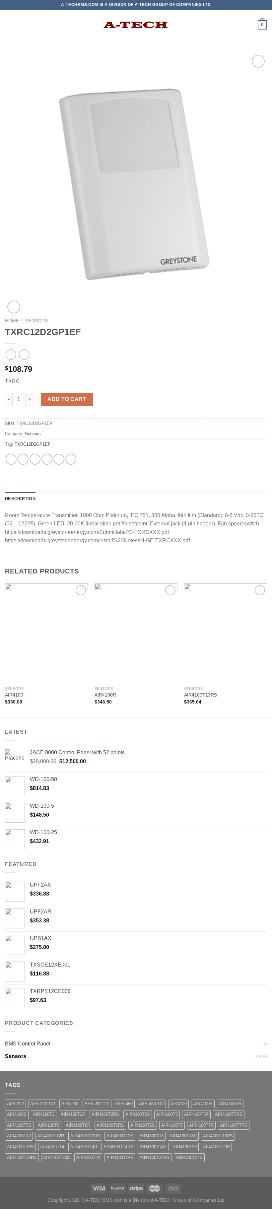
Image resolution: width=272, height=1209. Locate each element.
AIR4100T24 (88, 1157)
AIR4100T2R (73, 1114)
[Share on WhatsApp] (11, 459)
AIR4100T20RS (22, 1157)
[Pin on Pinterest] (58, 459)
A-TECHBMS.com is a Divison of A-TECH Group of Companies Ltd (155, 1200)
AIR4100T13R (183, 1135)
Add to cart (66, 399)
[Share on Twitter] (35, 459)
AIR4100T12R (50, 1135)
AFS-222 (15, 1103)
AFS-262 (69, 1103)
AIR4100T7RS (233, 1125)
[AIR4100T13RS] (225, 633)
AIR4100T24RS (155, 1157)
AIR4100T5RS (228, 1114)
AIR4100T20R (216, 1146)
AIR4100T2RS (105, 1114)
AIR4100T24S (189, 1157)
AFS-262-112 (97, 1103)
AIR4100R (105, 695)
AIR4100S (17, 1114)
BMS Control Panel (27, 1043)
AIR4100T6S (142, 1125)
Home (12, 320)
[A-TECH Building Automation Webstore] (136, 24)
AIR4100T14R (83, 1146)
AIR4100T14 (52, 1146)
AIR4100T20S (56, 1157)
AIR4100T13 (152, 1135)
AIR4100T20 (185, 1146)
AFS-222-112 (42, 1103)
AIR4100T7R (201, 1125)
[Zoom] (13, 307)
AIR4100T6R (78, 1125)
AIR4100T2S (137, 1114)
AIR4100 (14, 695)
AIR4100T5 (167, 1114)
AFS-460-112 (151, 1103)
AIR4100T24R (119, 1157)
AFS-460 (124, 1103)
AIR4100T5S (19, 1125)
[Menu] (9, 25)
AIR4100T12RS (85, 1135)
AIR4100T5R (196, 1114)
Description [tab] (20, 498)
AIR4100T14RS (118, 1146)
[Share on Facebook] (23, 459)
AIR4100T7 (172, 1125)
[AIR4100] (46, 633)
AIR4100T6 (48, 1125)
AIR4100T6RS (110, 1125)
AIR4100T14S (153, 1146)
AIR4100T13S (20, 1146)
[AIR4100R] (136, 633)
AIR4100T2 (43, 1114)
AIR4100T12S (119, 1135)
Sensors (37, 320)
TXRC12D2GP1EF (32, 444)
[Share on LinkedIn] (70, 459)
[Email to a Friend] (46, 459)
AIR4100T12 (19, 1135)
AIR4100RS (230, 1103)
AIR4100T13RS (200, 695)
